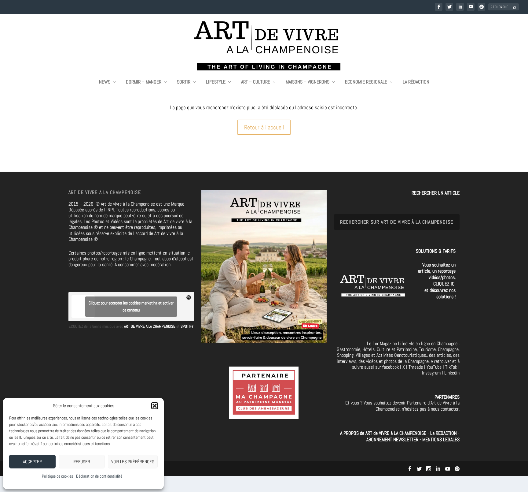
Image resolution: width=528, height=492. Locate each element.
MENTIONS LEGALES (441, 439)
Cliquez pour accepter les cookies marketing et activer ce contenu (131, 306)
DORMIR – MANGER (143, 82)
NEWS (104, 82)
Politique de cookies (57, 476)
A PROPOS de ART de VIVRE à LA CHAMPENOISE (383, 433)
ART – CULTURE (255, 82)
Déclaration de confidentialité (99, 476)
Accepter (32, 461)
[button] (155, 406)
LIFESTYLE (216, 82)
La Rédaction (416, 82)
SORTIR (183, 82)
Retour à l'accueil (264, 127)
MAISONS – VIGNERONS (307, 82)
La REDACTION (444, 433)
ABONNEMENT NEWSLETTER (393, 439)
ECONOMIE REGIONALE (366, 82)
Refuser (81, 461)
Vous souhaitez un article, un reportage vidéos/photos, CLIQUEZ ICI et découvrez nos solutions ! (437, 281)
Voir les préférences (132, 461)
